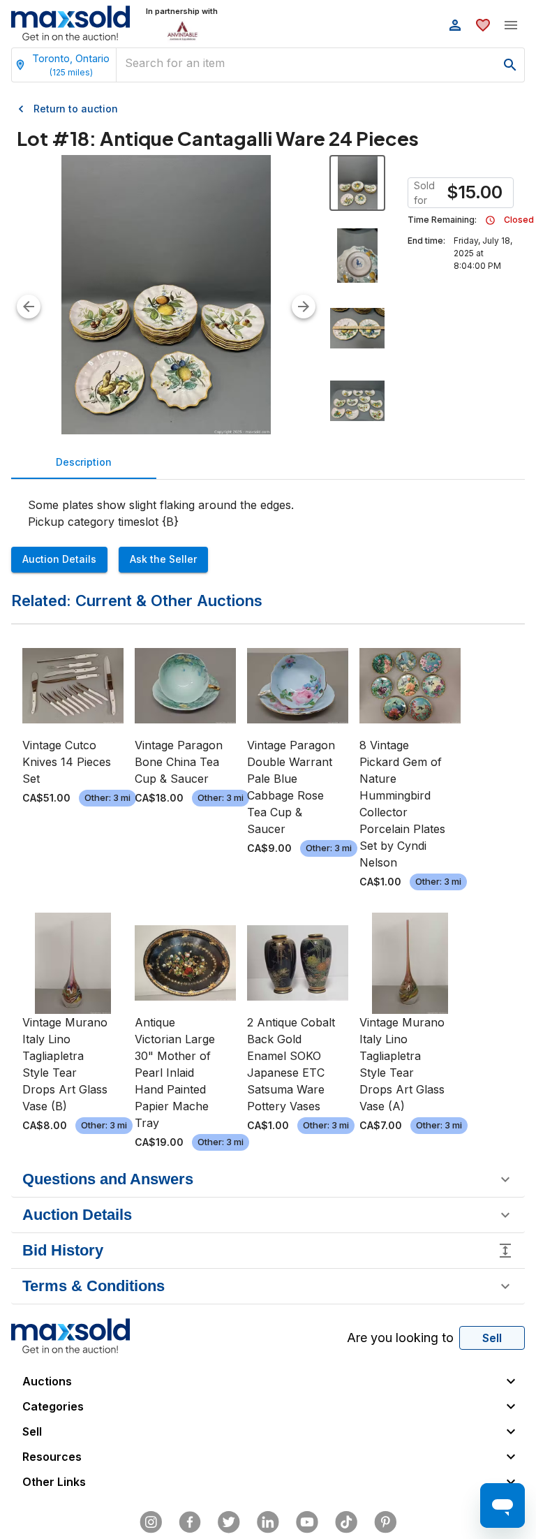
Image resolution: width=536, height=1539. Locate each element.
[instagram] (151, 1522)
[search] (510, 65)
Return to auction (76, 109)
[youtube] (307, 1522)
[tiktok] (346, 1522)
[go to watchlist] (483, 25)
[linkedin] (268, 1522)
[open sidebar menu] (511, 25)
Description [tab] (84, 462)
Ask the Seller (163, 559)
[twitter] (229, 1522)
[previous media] (28, 306)
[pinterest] (385, 1522)
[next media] (303, 306)
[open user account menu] (455, 25)
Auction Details (59, 559)
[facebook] (190, 1522)
